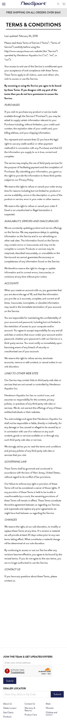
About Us (7, 704)
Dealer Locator (10, 708)
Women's (50, 708)
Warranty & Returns (30, 709)
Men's (48, 704)
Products (7, 717)
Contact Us (30, 704)
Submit (9, 681)
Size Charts (8, 712)
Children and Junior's (51, 713)
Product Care (31, 715)
